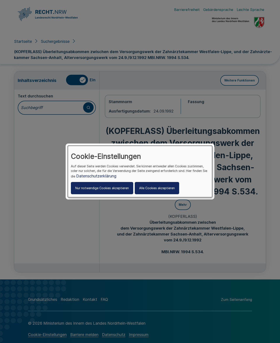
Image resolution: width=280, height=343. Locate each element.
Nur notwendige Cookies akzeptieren (102, 188)
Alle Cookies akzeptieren (157, 188)
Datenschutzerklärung (96, 176)
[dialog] (140, 171)
